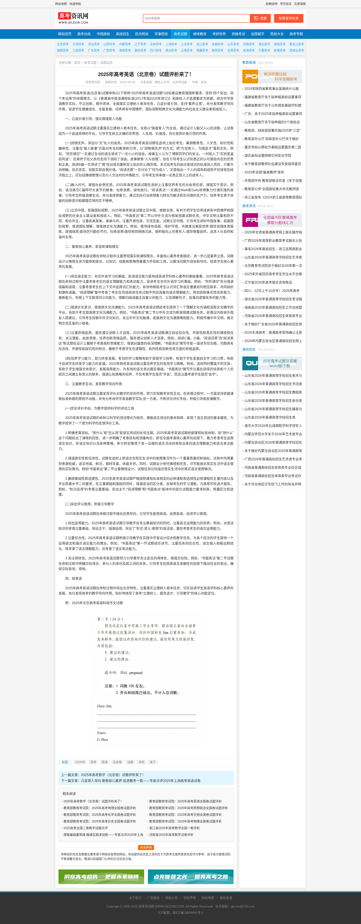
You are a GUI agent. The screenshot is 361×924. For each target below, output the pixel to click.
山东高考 (233, 44)
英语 (105, 762)
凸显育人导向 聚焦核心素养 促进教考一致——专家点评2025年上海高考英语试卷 (141, 781)
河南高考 (249, 44)
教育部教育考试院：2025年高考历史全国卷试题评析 (100, 821)
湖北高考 (264, 44)
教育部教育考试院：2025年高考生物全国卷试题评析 (185, 814)
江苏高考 (187, 44)
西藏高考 (202, 50)
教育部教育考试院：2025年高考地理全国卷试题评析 (100, 808)
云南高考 (187, 50)
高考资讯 (249, 206)
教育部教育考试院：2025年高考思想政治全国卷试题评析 (188, 808)
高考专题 (296, 34)
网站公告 (171, 898)
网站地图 (61, 3)
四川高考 (156, 50)
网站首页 (64, 34)
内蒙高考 (125, 44)
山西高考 (109, 44)
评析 (141, 762)
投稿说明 (271, 3)
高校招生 (122, 34)
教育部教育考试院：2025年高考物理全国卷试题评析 (185, 821)
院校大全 (277, 34)
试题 (130, 762)
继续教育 (199, 34)
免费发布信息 (289, 18)
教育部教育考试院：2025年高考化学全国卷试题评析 (100, 814)
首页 (77, 62)
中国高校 (103, 34)
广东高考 (94, 50)
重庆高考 (140, 50)
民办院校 (142, 34)
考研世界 (219, 34)
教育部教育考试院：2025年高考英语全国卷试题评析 (185, 801)
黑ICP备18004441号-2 (188, 912)
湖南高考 (280, 44)
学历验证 (286, 3)
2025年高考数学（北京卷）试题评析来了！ (113, 775)
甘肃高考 (233, 50)
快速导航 (75, 3)
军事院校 (161, 34)
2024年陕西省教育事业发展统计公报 (271, 88)
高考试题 (180, 34)
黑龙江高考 (296, 44)
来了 (153, 762)
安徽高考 (218, 44)
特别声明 (189, 898)
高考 (93, 762)
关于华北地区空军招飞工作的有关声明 (272, 484)
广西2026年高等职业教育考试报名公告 (273, 240)
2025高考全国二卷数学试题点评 (86, 828)
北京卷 (117, 762)
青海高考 (249, 50)
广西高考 (109, 50)
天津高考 (78, 44)
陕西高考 (218, 50)
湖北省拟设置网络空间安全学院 (267, 155)
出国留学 (257, 34)
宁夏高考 (264, 50)
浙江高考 (202, 44)
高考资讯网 (146, 906)
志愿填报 (300, 3)
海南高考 (125, 50)
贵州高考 (171, 50)
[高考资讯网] (73, 18)
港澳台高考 (296, 50)
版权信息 (226, 898)
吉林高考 (156, 44)
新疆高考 (280, 50)
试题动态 (106, 62)
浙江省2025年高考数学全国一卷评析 (174, 828)
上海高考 (171, 44)
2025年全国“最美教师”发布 (264, 172)
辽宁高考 (140, 44)
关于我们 (135, 898)
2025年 (80, 762)
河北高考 (94, 44)
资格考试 (238, 34)
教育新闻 (249, 62)
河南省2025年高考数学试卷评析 (171, 834)
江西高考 (78, 50)
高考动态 (84, 34)
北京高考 (63, 44)
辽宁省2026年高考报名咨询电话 (268, 282)
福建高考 (63, 50)
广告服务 (153, 898)
